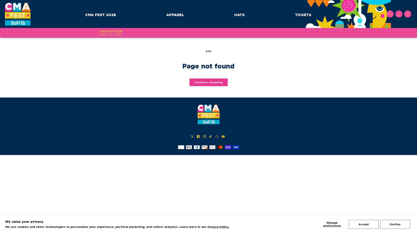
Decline (395, 224)
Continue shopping (208, 82)
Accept (364, 224)
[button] (390, 14)
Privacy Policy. (218, 226)
